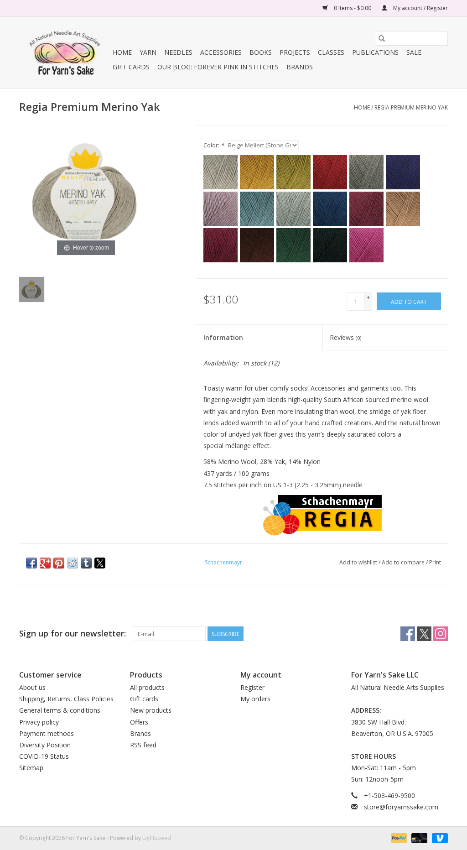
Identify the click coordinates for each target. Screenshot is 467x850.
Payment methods (46, 733)
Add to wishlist (359, 562)
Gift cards (131, 67)
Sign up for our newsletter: (72, 633)
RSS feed (143, 744)
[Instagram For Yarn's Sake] (440, 633)
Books (260, 52)
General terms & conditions (59, 710)
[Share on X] (99, 563)
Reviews (345, 337)
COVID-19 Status (44, 756)
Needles (178, 52)
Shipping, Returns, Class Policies (66, 698)
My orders (255, 698)
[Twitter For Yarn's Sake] (424, 633)
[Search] (382, 38)
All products (147, 687)
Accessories (221, 52)
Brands (299, 67)
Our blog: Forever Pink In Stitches (218, 67)
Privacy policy (39, 722)
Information (223, 337)
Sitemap (31, 767)
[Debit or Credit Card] (418, 837)
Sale (413, 52)
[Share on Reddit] (72, 563)
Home (122, 52)
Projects (295, 52)
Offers (139, 722)
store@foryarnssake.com (401, 807)
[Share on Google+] (45, 563)
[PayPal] (398, 837)
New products (150, 710)
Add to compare (404, 562)
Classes (331, 52)
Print (435, 562)
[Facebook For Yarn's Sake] (407, 633)
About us (32, 687)
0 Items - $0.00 (352, 8)
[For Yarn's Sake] (64, 53)
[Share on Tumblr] (86, 563)
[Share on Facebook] (31, 563)
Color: (213, 145)
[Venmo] (438, 837)
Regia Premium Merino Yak (411, 107)
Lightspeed (156, 838)
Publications (375, 52)
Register (252, 687)
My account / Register (420, 8)
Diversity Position (45, 744)
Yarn (148, 52)
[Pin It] (58, 563)
